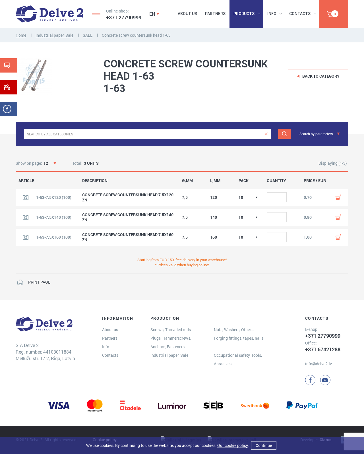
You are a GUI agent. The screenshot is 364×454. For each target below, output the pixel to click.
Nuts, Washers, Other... (234, 329)
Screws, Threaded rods (170, 329)
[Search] (284, 134)
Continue (264, 445)
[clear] (266, 134)
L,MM (215, 180)
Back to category (321, 76)
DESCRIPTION (94, 180)
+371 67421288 (322, 349)
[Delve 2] (49, 13)
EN (152, 14)
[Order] (338, 197)
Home (21, 35)
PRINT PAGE (39, 282)
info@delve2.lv (318, 363)
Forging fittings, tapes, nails (239, 338)
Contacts (300, 13)
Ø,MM (187, 180)
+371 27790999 (123, 17)
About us (187, 13)
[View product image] (25, 197)
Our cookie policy (232, 445)
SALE (87, 35)
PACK (244, 180)
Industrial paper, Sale (54, 35)
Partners (215, 13)
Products (244, 13)
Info (271, 13)
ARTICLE (26, 180)
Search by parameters (316, 133)
